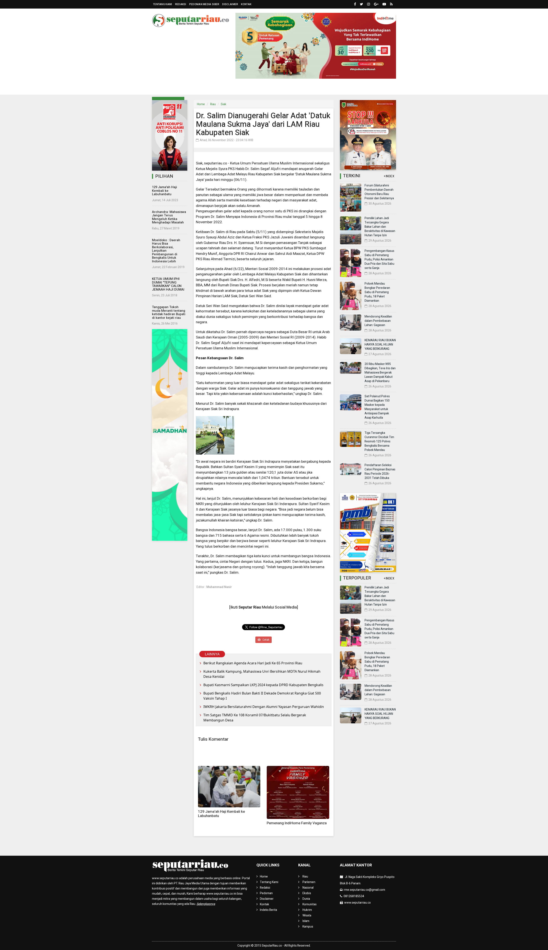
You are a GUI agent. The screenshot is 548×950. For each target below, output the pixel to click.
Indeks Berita (268, 910)
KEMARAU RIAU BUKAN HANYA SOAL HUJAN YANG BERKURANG (380, 344)
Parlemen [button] (184, 88)
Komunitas (309, 904)
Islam (305, 921)
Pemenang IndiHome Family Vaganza (297, 823)
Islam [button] (329, 88)
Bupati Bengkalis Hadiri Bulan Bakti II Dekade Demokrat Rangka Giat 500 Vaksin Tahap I (262, 696)
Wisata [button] (309, 88)
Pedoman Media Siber (204, 4)
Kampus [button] (349, 88)
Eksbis (306, 893)
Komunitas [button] (267, 88)
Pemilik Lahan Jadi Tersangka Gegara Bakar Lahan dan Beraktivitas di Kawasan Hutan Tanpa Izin (380, 227)
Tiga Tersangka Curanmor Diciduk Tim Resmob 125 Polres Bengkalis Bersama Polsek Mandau (379, 441)
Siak (223, 104)
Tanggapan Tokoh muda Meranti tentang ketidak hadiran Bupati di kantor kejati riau (168, 312)
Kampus (307, 926)
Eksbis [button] (228, 88)
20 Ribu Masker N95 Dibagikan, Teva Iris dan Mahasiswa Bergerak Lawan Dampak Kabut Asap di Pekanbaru (380, 372)
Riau (213, 104)
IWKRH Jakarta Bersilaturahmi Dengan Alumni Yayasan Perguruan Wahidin (263, 706)
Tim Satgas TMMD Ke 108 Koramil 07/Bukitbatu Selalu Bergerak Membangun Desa (254, 717)
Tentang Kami (162, 4)
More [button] (369, 88)
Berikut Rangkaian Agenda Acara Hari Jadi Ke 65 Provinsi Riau (252, 663)
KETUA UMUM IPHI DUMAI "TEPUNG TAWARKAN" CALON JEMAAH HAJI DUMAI (168, 284)
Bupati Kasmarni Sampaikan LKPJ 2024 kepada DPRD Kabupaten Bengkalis (263, 685)
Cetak (265, 640)
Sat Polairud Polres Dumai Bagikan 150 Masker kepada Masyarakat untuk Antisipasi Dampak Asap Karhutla (377, 407)
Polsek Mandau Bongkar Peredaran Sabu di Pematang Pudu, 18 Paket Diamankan (377, 292)
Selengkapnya (206, 904)
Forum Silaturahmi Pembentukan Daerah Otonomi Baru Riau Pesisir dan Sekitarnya (379, 192)
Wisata (306, 915)
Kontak (246, 4)
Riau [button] (164, 88)
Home (201, 104)
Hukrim (292, 88)
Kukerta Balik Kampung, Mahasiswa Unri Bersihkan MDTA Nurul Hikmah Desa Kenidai (261, 674)
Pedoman (266, 893)
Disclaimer (230, 4)
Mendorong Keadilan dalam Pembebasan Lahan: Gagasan (378, 320)
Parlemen (308, 882)
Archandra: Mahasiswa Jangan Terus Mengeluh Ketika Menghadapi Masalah (169, 217)
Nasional (210, 88)
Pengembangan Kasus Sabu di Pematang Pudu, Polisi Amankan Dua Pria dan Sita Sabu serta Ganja (379, 259)
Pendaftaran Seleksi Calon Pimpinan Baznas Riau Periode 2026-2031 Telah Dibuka (380, 471)
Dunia (248, 88)
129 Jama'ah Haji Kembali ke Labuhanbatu (164, 191)
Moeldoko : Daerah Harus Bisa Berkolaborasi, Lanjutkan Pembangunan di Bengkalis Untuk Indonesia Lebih (166, 251)
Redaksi (180, 4)
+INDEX (389, 176)
